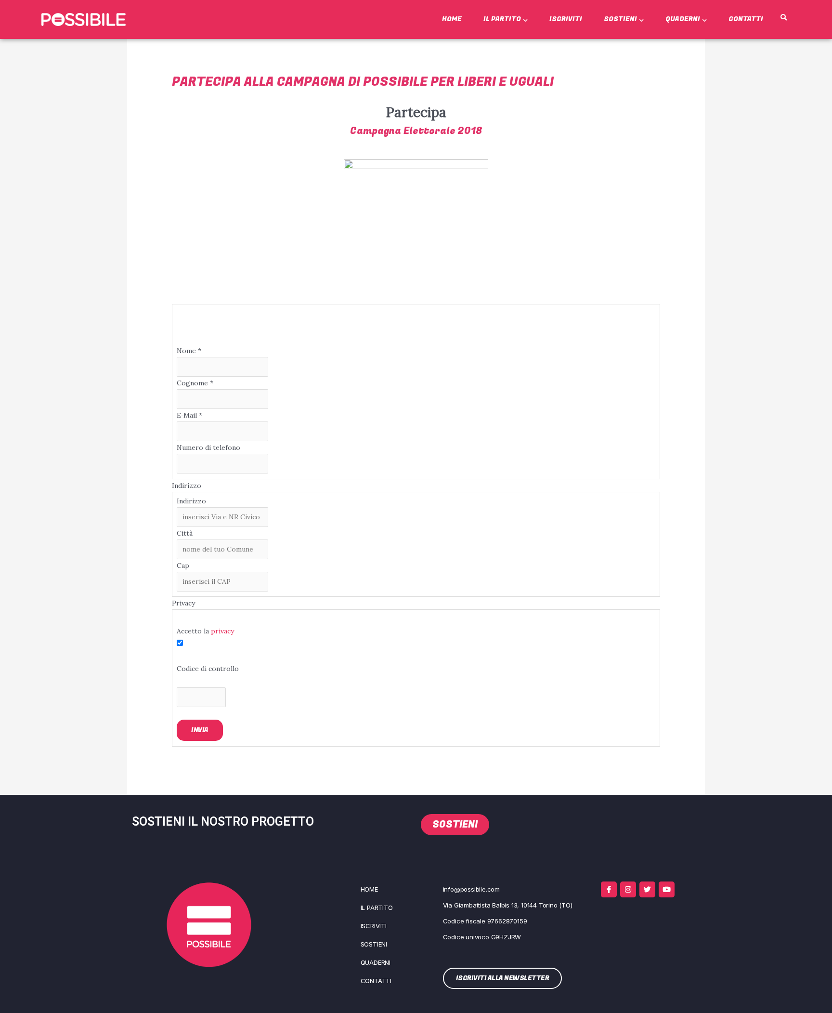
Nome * (189, 350)
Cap (183, 565)
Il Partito (502, 19)
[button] (784, 18)
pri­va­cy (222, 631)
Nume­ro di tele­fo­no (208, 447)
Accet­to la (205, 631)
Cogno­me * (195, 383)
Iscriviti (565, 19)
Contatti (745, 19)
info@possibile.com (471, 889)
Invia (199, 730)
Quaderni (682, 19)
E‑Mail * (189, 415)
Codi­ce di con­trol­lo (208, 668)
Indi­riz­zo (191, 501)
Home (452, 19)
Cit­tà (185, 533)
